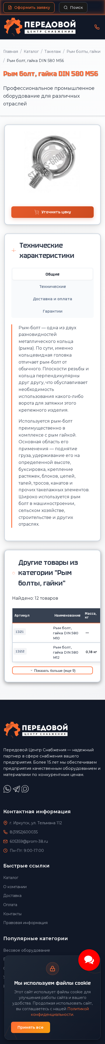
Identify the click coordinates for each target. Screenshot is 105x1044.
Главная (10, 51)
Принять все (31, 1027)
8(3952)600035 (24, 832)
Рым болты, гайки (83, 51)
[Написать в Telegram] (17, 791)
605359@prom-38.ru (29, 841)
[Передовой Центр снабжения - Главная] (39, 27)
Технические (52, 286)
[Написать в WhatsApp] (7, 791)
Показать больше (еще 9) (54, 671)
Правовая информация (25, 922)
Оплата (10, 904)
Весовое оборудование (26, 950)
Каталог (31, 51)
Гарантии (52, 311)
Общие (53, 274)
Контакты (12, 913)
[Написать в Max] (26, 791)
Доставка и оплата (52, 298)
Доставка (12, 895)
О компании (15, 886)
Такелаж (52, 51)
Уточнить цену (56, 212)
